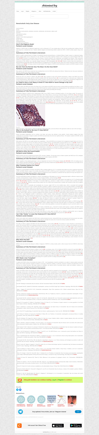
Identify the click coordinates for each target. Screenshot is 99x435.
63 (34, 147)
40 (21, 58)
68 (60, 162)
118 (36, 204)
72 (16, 180)
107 (66, 212)
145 (65, 272)
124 (70, 212)
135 (39, 233)
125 (55, 223)
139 (79, 249)
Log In (22, 11)
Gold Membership (46, 11)
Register (27, 11)
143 (63, 272)
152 (63, 279)
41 (59, 61)
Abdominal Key (49, 5)
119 (38, 204)
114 (35, 198)
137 (31, 238)
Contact (54, 11)
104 (56, 190)
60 (53, 145)
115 (81, 201)
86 (20, 180)
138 (44, 249)
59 (75, 142)
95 (16, 189)
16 (57, 78)
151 (73, 277)
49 (18, 97)
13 (56, 61)
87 (22, 180)
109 (33, 198)
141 (57, 255)
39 (20, 58)
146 (81, 273)
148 (77, 276)
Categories (34, 11)
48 (16, 97)
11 (64, 161)
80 (22, 182)
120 (68, 212)
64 (73, 148)
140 (81, 253)
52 (73, 142)
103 (20, 189)
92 (81, 186)
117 (17, 202)
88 (60, 177)
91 (26, 182)
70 (58, 177)
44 (61, 61)
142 (64, 256)
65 (67, 161)
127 (57, 223)
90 (25, 180)
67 (69, 161)
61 (32, 147)
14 (58, 61)
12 (71, 80)
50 (74, 100)
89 (23, 180)
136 (49, 235)
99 (18, 189)
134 (68, 232)
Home (18, 11)
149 (71, 277)
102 (17, 188)
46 (26, 64)
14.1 (75, 94)
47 (25, 65)
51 (76, 100)
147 (30, 276)
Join (78, 411)
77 (18, 180)
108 (58, 190)
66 (47, 235)
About (40, 11)
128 (66, 232)
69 (61, 162)
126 (69, 226)
